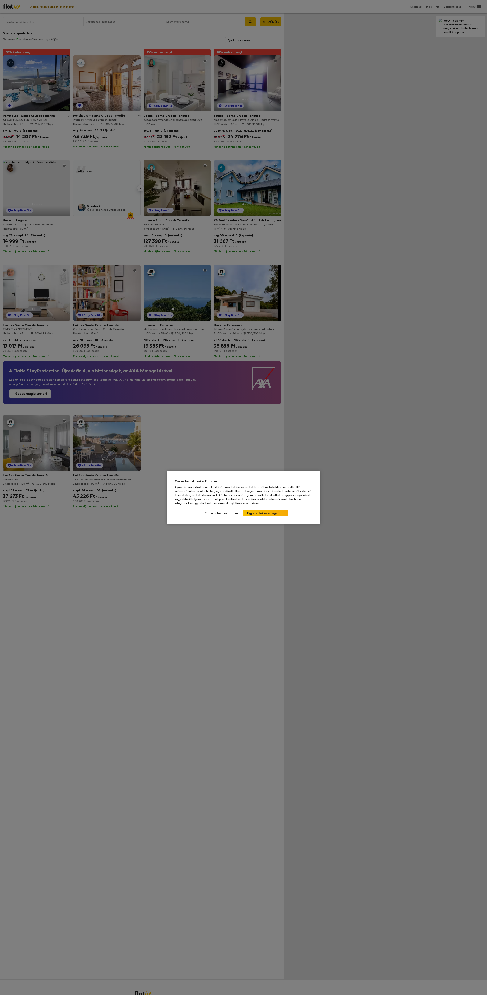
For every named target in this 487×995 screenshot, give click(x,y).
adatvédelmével (217, 503)
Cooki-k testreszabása (221, 513)
